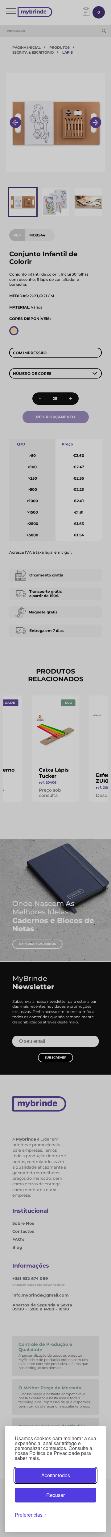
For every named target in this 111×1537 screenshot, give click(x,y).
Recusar (55, 1494)
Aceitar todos (55, 1475)
